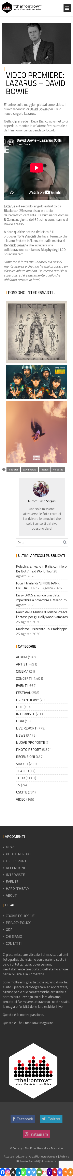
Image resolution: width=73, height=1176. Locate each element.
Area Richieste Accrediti (43, 1156)
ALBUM (21, 657)
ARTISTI (22, 664)
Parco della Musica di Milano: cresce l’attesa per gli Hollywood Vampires (42, 614)
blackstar (13, 469)
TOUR (20, 778)
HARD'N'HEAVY (27, 699)
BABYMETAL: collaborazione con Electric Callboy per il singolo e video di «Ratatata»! (35, 375)
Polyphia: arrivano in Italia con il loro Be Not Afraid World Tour (41, 569)
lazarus (44, 469)
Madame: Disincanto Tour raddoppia (42, 629)
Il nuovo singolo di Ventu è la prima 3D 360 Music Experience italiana (30, 433)
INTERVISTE (25, 714)
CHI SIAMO (14, 936)
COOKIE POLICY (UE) (20, 915)
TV (18, 785)
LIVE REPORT (26, 728)
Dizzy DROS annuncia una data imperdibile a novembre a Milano (39, 598)
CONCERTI (24, 678)
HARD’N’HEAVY (17, 888)
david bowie (29, 469)
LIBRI (20, 721)
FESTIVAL (23, 692)
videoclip (58, 469)
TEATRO (22, 771)
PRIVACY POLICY (18, 922)
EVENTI (22, 685)
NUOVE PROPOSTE (30, 742)
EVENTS (12, 881)
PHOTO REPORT (28, 749)
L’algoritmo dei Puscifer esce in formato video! (35, 348)
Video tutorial (49, 1161)
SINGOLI (22, 763)
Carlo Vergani (11, 31)
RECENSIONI (25, 756)
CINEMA (22, 671)
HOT (19, 707)
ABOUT (11, 895)
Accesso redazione (15, 1156)
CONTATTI (14, 943)
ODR (9, 929)
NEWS (20, 735)
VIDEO (63, 26)
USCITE (21, 792)
